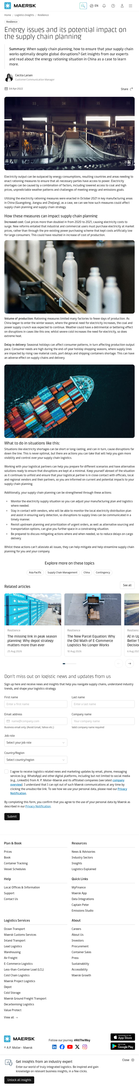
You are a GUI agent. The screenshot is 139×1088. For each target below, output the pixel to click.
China (87, 572)
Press (75, 958)
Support (113, 6)
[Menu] (130, 6)
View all (9, 1017)
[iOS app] (123, 1037)
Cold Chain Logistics (17, 975)
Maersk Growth (81, 975)
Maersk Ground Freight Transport (25, 998)
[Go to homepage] (20, 5)
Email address (13, 714)
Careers (76, 929)
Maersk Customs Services (20, 934)
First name (11, 697)
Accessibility (80, 969)
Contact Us (11, 899)
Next (129, 663)
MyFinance (79, 887)
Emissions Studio (82, 910)
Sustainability (80, 963)
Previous (118, 663)
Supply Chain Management (62, 572)
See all (127, 585)
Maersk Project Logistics (19, 981)
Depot (8, 987)
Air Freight (10, 958)
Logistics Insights (24, 15)
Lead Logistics (13, 946)
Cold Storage (12, 992)
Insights (77, 863)
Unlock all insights (19, 1080)
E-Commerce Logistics (18, 963)
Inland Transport (14, 940)
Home (7, 15)
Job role (9, 735)
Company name (81, 714)
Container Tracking (16, 863)
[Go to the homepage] (19, 1041)
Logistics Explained (84, 869)
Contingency (103, 572)
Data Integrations (83, 899)
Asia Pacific (35, 572)
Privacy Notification (38, 806)
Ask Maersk (83, 5)
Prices (8, 851)
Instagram (85, 1047)
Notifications (105, 4)
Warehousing (12, 952)
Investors (78, 940)
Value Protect (12, 1010)
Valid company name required (88, 727)
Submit (12, 816)
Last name (78, 697)
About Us (77, 934)
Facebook (62, 1046)
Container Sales (81, 952)
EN (96, 5)
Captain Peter (80, 905)
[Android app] (123, 1046)
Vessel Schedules (15, 869)
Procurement (80, 946)
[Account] (122, 6)
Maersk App (79, 893)
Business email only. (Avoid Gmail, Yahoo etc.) (29, 727)
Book (7, 857)
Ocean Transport (14, 929)
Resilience (43, 15)
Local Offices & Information (22, 887)
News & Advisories (83, 851)
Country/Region (14, 753)
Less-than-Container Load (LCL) (24, 969)
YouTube (70, 1047)
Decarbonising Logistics (19, 1004)
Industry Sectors (82, 857)
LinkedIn (54, 1047)
